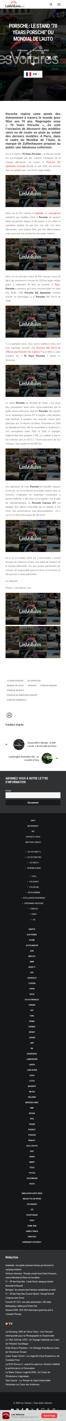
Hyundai (32, 1027)
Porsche (32, 1135)
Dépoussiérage (34, 892)
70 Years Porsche (15, 681)
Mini (32, 1108)
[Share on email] (33, 64)
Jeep (32, 1043)
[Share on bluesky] (49, 57)
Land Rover (32, 1070)
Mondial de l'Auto (15, 685)
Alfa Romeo (32, 935)
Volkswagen (32, 1178)
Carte (33, 821)
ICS (34, 920)
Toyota (32, 1173)
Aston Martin (32, 945)
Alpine (32, 940)
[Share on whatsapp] (42, 57)
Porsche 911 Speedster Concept (22, 695)
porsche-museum (48, 685)
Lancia (32, 1065)
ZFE (32, 1210)
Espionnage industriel (34, 903)
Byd (32, 972)
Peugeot (32, 1130)
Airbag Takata (32, 1231)
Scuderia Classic (34, 868)
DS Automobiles (32, 1000)
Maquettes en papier (32, 1199)
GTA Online (34, 887)
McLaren (32, 1097)
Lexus (32, 1075)
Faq (33, 831)
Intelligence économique (34, 898)
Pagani (32, 1124)
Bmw (32, 962)
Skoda (32, 1157)
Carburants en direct (32, 1242)
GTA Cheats (34, 882)
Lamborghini (32, 1059)
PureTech (32, 1237)
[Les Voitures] (15, 4)
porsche (32, 685)
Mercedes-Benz (32, 1102)
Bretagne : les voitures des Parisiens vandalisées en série (31, 1289)
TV (10, 1323)
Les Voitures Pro (34, 857)
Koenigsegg (32, 1054)
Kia (32, 1048)
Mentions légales (33, 842)
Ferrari (32, 1005)
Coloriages (32, 1204)
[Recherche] (49, 4)
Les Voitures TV (34, 852)
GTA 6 (34, 876)
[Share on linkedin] (36, 57)
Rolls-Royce (32, 1146)
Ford (32, 1016)
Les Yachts (34, 863)
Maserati (32, 1086)
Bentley (31, 956)
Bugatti (32, 967)
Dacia (32, 994)
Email (8, 790)
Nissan (32, 1113)
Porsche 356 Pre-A (15, 690)
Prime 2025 (32, 1226)
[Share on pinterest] (30, 57)
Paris (57, 284)
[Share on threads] (23, 57)
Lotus (32, 1081)
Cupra (32, 989)
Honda (32, 1021)
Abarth (32, 929)
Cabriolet (38, 213)
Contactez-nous (33, 837)
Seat (32, 1151)
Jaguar (32, 1037)
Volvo (32, 1184)
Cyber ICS (34, 909)
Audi (32, 951)
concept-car (54, 213)
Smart (32, 1162)
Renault (31, 1140)
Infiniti (32, 1032)
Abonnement (33, 826)
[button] (59, 4)
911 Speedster (34, 681)
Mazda (32, 1092)
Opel (32, 1119)
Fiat (32, 1010)
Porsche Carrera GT (17, 700)
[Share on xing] (55, 57)
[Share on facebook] (10, 57)
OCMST (34, 914)
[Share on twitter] (17, 57)
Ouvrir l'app (49, 1415)
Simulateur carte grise (32, 1193)
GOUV (32, 1220)
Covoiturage (32, 1215)
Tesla (32, 1167)
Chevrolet (32, 978)
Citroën (32, 983)
